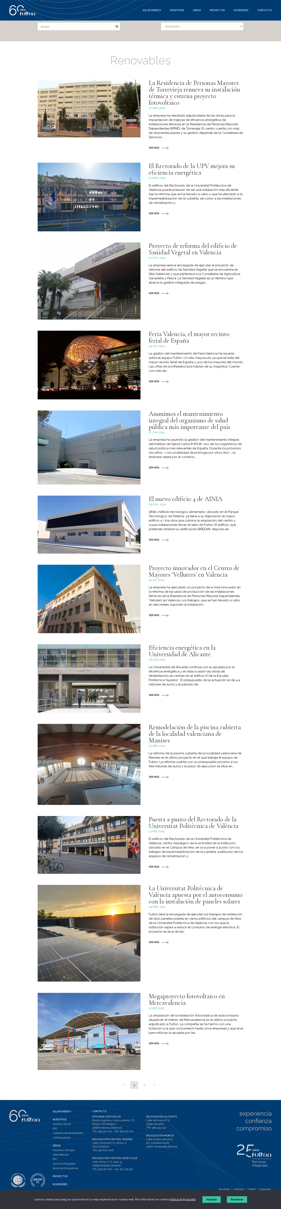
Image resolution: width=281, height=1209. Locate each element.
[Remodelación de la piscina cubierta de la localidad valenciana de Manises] (89, 764)
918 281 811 (105, 1169)
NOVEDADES (60, 1184)
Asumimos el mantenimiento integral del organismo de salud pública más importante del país (189, 420)
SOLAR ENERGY (62, 1111)
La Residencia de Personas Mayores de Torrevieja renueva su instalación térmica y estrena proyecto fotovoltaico (194, 93)
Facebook (224, 1189)
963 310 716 (126, 1131)
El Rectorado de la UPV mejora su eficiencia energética (192, 169)
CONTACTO (99, 1111)
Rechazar (237, 1199)
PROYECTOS (60, 1176)
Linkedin (238, 1189)
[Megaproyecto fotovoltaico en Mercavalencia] (89, 1031)
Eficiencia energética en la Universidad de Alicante (182, 650)
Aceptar (211, 1199)
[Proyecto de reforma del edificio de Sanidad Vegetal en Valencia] (89, 281)
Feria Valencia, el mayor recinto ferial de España (189, 337)
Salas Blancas (61, 1154)
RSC (55, 1128)
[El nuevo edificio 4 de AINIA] (89, 525)
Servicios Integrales (64, 1163)
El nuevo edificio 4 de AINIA (185, 499)
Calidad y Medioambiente (68, 1133)
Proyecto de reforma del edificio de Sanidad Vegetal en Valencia (193, 249)
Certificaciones (61, 1137)
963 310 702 (105, 1131)
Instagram (265, 1189)
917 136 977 (126, 1169)
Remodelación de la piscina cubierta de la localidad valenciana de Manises (195, 733)
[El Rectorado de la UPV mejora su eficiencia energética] (89, 197)
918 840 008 (106, 1150)
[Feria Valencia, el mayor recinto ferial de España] (89, 365)
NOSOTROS (59, 1119)
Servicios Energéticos (65, 1168)
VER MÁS (154, 147)
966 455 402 (159, 1127)
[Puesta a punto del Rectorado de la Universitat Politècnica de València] (89, 845)
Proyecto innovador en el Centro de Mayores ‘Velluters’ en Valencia (194, 571)
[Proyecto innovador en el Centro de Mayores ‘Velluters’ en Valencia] (89, 599)
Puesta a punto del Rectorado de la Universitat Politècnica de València (193, 822)
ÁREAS (56, 1145)
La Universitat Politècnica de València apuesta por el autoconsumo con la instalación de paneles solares (196, 894)
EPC (55, 1159)
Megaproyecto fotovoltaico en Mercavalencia (187, 999)
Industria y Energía (63, 1150)
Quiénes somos (62, 1124)
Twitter (251, 1189)
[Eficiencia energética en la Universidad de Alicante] (89, 678)
